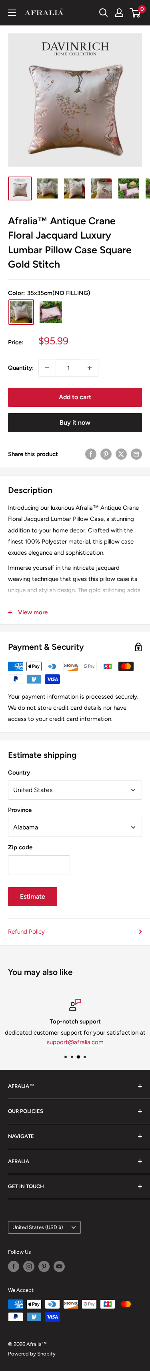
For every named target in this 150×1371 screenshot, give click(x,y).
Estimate (32, 896)
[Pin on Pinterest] (106, 454)
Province (20, 810)
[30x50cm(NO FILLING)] (51, 312)
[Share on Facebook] (90, 454)
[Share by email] (136, 454)
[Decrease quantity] (47, 367)
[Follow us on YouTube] (59, 1266)
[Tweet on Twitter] (121, 454)
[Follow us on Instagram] (28, 1266)
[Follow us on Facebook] (13, 1266)
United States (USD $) (37, 1227)
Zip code (20, 847)
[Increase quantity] (89, 367)
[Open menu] (12, 13)
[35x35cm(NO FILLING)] (21, 312)
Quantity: (21, 367)
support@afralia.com (75, 1042)
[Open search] (103, 12)
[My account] (119, 12)
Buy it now (75, 422)
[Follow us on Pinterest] (44, 1266)
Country (19, 772)
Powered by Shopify (32, 1354)
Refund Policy (26, 931)
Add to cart (75, 397)
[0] (135, 12)
